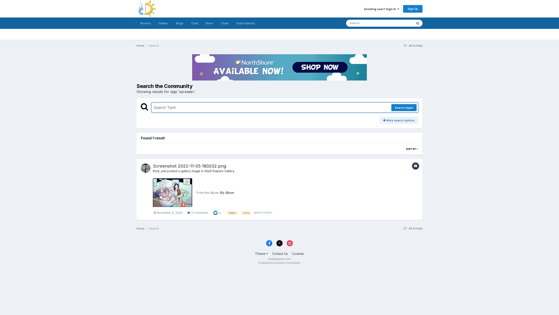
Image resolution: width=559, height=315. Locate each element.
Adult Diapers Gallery (219, 171)
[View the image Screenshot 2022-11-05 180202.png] (172, 192)
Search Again (404, 107)
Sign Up (413, 8)
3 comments (199, 212)
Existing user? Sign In (380, 9)
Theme (260, 254)
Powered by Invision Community (279, 262)
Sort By (411, 149)
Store (209, 23)
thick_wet (159, 171)
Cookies (298, 254)
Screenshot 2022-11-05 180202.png (189, 166)
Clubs (225, 23)
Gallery (163, 23)
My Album (227, 192)
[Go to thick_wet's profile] (145, 168)
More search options (400, 120)
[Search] (418, 23)
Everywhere (399, 23)
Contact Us (280, 254)
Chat (194, 23)
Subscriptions (245, 23)
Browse (145, 23)
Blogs (179, 23)
